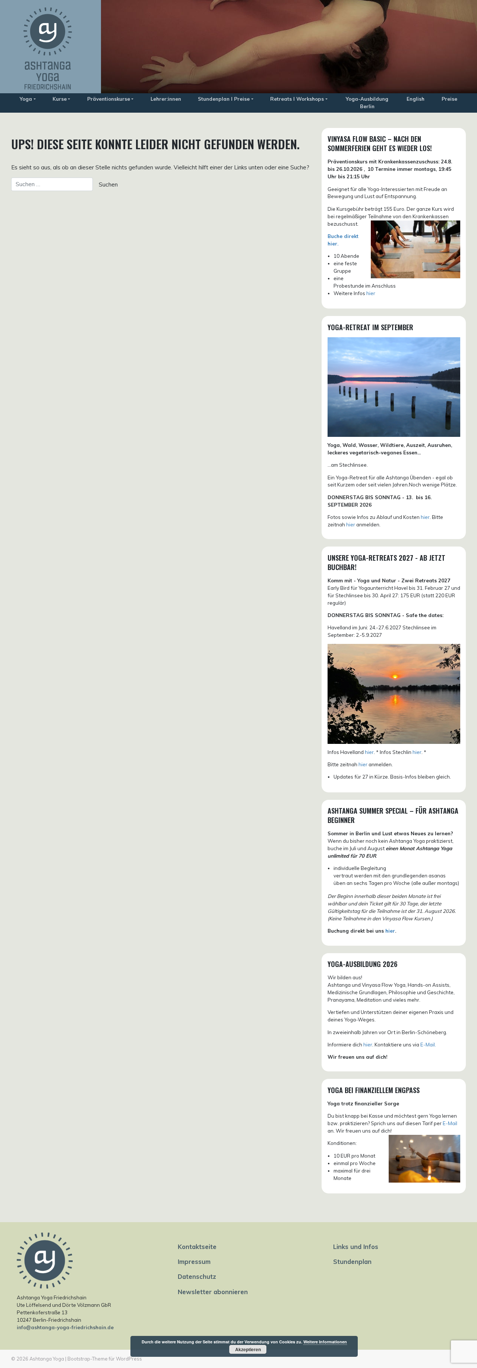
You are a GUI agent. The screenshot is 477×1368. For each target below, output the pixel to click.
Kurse (60, 99)
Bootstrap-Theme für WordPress (104, 1359)
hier (370, 293)
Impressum (194, 1261)
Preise (449, 99)
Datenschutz (197, 1276)
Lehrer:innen (166, 99)
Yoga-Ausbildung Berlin (367, 102)
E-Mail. (428, 1045)
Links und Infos (355, 1246)
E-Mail (450, 1123)
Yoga (26, 99)
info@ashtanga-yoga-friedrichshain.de (65, 1327)
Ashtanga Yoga (46, 1359)
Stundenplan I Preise (224, 99)
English (415, 99)
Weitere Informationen (325, 1341)
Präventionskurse (108, 99)
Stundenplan (352, 1261)
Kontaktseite (197, 1246)
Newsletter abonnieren (213, 1292)
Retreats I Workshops (297, 99)
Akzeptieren (248, 1349)
